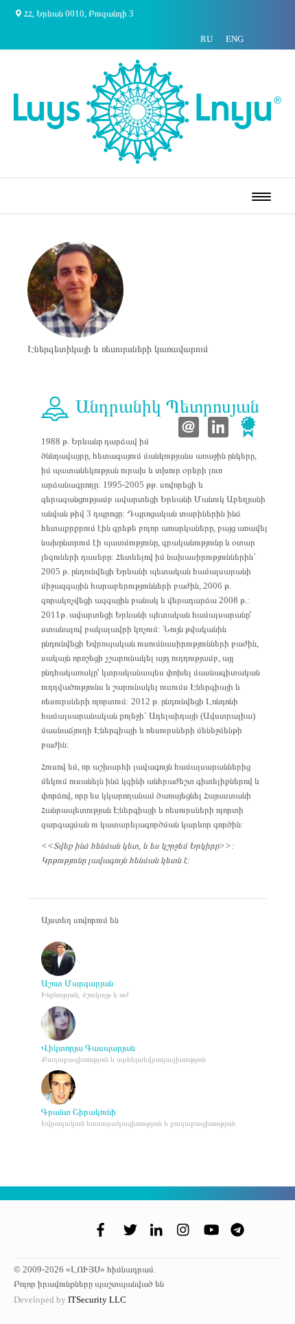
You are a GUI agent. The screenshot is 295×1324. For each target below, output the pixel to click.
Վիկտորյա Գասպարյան (88, 1048)
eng (235, 39)
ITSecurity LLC (97, 1299)
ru (206, 39)
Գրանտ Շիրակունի (78, 1112)
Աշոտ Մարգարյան (77, 983)
